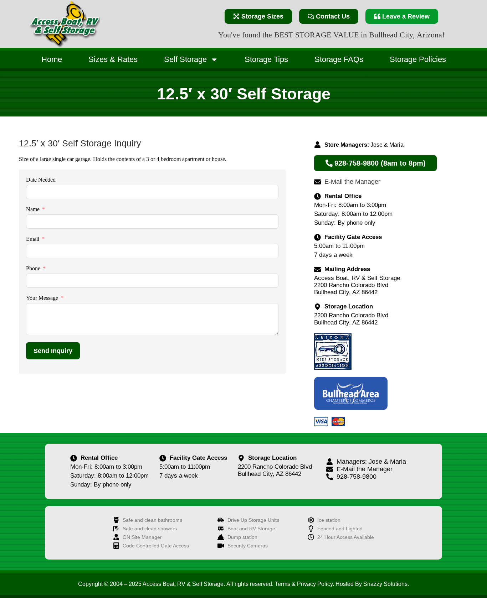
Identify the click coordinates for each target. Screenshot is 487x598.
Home (51, 59)
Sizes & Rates (113, 59)
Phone (33, 268)
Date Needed (41, 180)
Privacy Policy (315, 584)
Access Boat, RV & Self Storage (183, 584)
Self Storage (185, 59)
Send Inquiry (53, 350)
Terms (282, 584)
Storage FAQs (338, 59)
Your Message (42, 298)
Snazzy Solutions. (386, 584)
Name (33, 209)
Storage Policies (418, 59)
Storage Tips (266, 59)
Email (32, 239)
